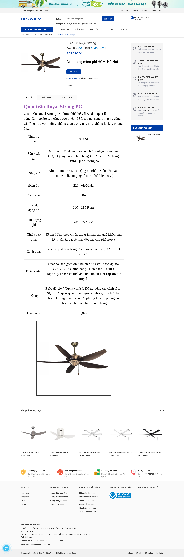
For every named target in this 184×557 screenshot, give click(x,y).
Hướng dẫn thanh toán (59, 497)
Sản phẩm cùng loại (31, 410)
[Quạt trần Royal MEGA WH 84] (121, 434)
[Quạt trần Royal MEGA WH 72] (92, 434)
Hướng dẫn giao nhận (58, 501)
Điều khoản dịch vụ (86, 504)
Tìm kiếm (108, 19)
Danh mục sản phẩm (37, 29)
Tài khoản (137, 19)
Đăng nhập (138, 17)
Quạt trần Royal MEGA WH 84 (120, 452)
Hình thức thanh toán (87, 508)
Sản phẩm (144, 11)
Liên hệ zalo (73, 72)
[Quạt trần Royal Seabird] (62, 434)
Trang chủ (124, 11)
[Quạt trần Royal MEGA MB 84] (150, 434)
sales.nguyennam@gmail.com (38, 544)
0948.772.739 (45, 541)
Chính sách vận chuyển (88, 497)
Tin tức (153, 11)
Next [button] (163, 411)
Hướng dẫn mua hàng (58, 493)
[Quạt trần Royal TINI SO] (33, 434)
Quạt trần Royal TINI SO (30, 452)
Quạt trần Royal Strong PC (158, 134)
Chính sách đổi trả (86, 501)
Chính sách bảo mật (87, 493)
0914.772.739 (45, 11)
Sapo (74, 553)
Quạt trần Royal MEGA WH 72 (90, 452)
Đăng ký (146, 17)
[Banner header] (92, 4)
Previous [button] (160, 411)
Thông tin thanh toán (87, 512)
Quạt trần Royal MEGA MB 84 (149, 452)
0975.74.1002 (57, 541)
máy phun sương (91, 24)
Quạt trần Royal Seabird (59, 452)
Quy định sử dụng (57, 504)
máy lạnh (81, 24)
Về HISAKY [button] (25, 487)
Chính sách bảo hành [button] (89, 487)
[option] (147, 139)
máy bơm (74, 24)
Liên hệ (161, 11)
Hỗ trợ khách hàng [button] (59, 487)
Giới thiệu (134, 11)
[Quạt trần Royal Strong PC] (139, 138)
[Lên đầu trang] (179, 540)
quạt (68, 24)
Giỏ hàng (129, 553)
